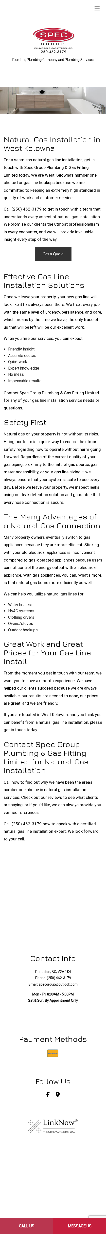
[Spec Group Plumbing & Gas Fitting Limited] (53, 41)
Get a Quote (53, 254)
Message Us (79, 1226)
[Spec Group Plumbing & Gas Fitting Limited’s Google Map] (57, 1095)
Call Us (26, 1226)
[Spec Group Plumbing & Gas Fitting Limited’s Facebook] (48, 1095)
